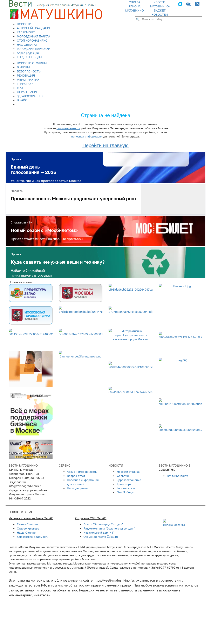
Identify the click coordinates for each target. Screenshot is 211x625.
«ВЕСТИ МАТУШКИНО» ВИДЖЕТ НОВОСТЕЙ (160, 8)
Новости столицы (128, 471)
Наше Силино (26, 532)
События (123, 476)
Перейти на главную (105, 145)
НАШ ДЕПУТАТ (27, 44)
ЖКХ (20, 88)
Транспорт (124, 484)
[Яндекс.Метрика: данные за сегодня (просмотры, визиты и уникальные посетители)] (174, 523)
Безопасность (126, 488)
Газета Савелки (27, 524)
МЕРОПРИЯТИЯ (28, 79)
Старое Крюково (28, 528)
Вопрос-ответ (76, 476)
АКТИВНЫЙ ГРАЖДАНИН (34, 28)
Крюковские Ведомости (32, 536)
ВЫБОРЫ (23, 67)
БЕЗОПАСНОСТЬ (29, 71)
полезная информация (87, 136)
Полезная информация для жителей (83, 482)
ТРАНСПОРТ (25, 83)
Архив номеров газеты (82, 471)
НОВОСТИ (24, 24)
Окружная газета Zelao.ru (100, 536)
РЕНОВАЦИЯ (26, 75)
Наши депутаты (77, 488)
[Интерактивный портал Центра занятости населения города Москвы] (130, 343)
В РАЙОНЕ (24, 100)
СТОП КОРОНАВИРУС (32, 40)
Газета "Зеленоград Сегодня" (103, 524)
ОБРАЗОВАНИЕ (27, 92)
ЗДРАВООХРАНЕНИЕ (31, 96)
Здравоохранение (129, 480)
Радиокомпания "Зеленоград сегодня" (109, 528)
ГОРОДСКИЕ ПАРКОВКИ (33, 49)
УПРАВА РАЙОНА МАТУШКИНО (134, 6)
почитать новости (68, 128)
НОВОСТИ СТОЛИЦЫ (32, 63)
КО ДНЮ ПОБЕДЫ (29, 57)
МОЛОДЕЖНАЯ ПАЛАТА (33, 36)
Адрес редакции (28, 53)
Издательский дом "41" (98, 532)
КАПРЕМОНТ (26, 32)
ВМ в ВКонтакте (177, 476)
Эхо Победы (125, 492)
